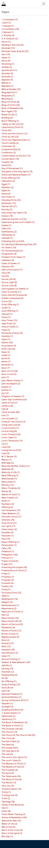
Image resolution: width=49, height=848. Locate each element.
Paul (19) (6, 538)
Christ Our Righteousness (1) (16, 139)
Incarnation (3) (9, 345)
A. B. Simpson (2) (10, 38)
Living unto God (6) (11, 424)
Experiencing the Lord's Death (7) (18, 222)
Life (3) (5, 409)
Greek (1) (6, 307)
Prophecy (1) (8, 576)
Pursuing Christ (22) (11, 592)
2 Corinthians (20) (10, 29)
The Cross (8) (8, 738)
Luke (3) (5, 453)
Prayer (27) (7, 564)
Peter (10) (6, 548)
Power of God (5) (10, 560)
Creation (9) (7, 162)
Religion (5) (7, 602)
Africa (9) (6, 60)
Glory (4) (6, 272)
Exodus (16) (7, 215)
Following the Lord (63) (13, 241)
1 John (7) (6, 22)
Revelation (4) (8, 627)
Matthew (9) (7, 469)
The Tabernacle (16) (11, 776)
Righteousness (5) (10, 636)
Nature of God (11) (11, 494)
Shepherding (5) (9, 674)
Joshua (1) (6, 390)
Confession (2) (9, 152)
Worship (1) (7, 836)
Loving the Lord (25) (11, 450)
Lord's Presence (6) (11, 434)
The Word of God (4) (12, 779)
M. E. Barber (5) (9, 456)
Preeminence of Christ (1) (14, 570)
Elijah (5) (6, 190)
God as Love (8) (9, 285)
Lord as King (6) (9, 431)
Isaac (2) (6, 352)
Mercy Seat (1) (9, 481)
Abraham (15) (8, 48)
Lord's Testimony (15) (12, 440)
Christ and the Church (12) (14, 133)
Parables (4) (7, 532)
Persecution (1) (9, 545)
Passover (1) (8, 535)
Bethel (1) (6, 82)
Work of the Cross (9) (12, 830)
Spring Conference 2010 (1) (15, 700)
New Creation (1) (10, 497)
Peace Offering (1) (10, 541)
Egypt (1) (6, 184)
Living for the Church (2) (13, 421)
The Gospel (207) (10, 747)
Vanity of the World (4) (13, 804)
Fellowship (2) (8, 234)
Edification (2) (8, 181)
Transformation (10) (11, 788)
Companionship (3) (11, 149)
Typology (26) (8, 801)
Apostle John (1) (9, 70)
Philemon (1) (8, 551)
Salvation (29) (8, 649)
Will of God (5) (8, 826)
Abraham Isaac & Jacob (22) (15, 51)
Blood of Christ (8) (10, 101)
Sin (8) (5, 678)
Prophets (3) (8, 579)
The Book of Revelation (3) (14, 722)
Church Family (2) (10, 143)
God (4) (5, 276)
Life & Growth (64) (10, 412)
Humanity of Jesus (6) (12, 333)
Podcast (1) (7, 557)
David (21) (6, 165)
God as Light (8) (9, 282)
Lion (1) (5, 415)
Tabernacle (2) (8, 716)
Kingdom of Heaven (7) (13, 396)
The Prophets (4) (10, 769)
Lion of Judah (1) (10, 418)
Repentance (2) (9, 608)
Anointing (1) (8, 63)
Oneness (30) (8, 519)
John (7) (5, 377)
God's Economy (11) (11, 291)
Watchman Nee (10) (11, 820)
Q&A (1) (5, 595)
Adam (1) (6, 57)
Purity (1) (6, 589)
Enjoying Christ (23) (11, 200)
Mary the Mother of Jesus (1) (16, 466)
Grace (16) (7, 301)
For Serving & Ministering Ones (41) (19, 244)
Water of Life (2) (9, 823)
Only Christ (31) (9, 522)
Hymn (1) (6, 339)
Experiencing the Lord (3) (14, 219)
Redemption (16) (10, 598)
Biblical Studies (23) (11, 89)
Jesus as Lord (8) (10, 371)
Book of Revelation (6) (12, 108)
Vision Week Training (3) (13, 814)
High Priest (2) (9, 323)
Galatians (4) (8, 260)
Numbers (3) (8, 503)
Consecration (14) (10, 158)
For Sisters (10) (9, 247)
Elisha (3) (6, 193)
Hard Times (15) (9, 320)
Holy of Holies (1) (10, 326)
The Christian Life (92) (12, 728)
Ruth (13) (6, 646)
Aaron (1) (6, 41)
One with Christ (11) (11, 516)
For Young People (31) (12, 250)
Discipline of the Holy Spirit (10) (17, 171)
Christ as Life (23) (10, 136)
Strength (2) (7, 706)
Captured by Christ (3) (12, 127)
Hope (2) (6, 329)
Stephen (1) (7, 703)
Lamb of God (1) (9, 402)
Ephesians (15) (9, 203)
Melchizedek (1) (9, 478)
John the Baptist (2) (11, 383)
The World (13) (9, 782)
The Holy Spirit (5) (10, 750)
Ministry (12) (8, 484)
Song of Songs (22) (11, 684)
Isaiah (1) (6, 355)
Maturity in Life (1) (10, 472)
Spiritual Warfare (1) (11, 697)
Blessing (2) (7, 98)
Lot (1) (5, 443)
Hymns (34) (7, 342)
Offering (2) (7, 507)
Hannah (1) (7, 314)
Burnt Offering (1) (10, 120)
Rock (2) (5, 640)
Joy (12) (5, 393)
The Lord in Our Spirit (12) (14, 757)
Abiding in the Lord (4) (12, 44)
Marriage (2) (8, 462)
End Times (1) (8, 196)
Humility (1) (7, 336)
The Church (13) (9, 731)
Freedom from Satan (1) (13, 257)
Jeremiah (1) (7, 364)
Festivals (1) (7, 238)
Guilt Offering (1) (10, 310)
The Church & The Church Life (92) (18, 735)
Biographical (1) (9, 92)
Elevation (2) (8, 187)
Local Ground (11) (10, 428)
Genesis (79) (8, 266)
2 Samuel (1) (8, 32)
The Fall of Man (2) (11, 741)
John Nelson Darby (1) (12, 380)
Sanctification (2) (10, 652)
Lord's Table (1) (9, 437)
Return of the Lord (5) (12, 624)
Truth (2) (6, 798)
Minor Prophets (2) (11, 488)
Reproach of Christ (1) (12, 611)
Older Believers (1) (11, 513)
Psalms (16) (7, 586)
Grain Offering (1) (10, 304)
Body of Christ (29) (11, 105)
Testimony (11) (9, 719)
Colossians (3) (8, 146)
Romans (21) (8, 643)
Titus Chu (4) (8, 785)
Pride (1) (6, 573)
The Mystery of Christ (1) (14, 763)
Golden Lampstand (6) (12, 298)
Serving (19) (7, 668)
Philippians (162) (10, 554)
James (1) (6, 361)
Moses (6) (6, 491)
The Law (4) (7, 754)
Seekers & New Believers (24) (16, 662)
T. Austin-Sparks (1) (11, 712)
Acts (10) (6, 54)
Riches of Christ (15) (11, 630)
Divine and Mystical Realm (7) (16, 174)
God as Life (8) (9, 279)
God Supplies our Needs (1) (15, 288)
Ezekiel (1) (6, 225)
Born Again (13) (9, 111)
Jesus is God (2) (9, 374)
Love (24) (6, 447)
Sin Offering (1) (9, 681)
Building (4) (7, 117)
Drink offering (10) (11, 177)
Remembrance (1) (10, 605)
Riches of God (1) (10, 633)
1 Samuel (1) (8, 25)
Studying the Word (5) (12, 709)
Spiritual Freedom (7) (12, 693)
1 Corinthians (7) (10, 19)
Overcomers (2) (9, 529)
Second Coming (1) (11, 659)
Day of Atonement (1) (12, 168)
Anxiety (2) (7, 67)
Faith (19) (6, 228)
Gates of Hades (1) (11, 263)
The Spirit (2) (8, 773)
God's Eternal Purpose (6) (14, 295)
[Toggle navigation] (43, 3)
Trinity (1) (6, 792)
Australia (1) (7, 76)
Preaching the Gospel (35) (14, 567)
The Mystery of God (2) (13, 766)
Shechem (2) (8, 671)
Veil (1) (5, 807)
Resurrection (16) (10, 617)
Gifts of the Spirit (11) (12, 269)
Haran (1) (6, 317)
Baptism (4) (7, 79)
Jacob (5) (6, 358)
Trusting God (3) (10, 795)
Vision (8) (6, 811)
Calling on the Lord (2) (12, 124)
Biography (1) (8, 95)
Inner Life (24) (8, 348)
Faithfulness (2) (9, 231)
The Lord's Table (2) (11, 760)
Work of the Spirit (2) (12, 833)
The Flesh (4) (8, 744)
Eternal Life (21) (9, 206)
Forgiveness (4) (9, 253)
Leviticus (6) (7, 405)
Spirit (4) (6, 690)
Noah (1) (6, 500)
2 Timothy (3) (8, 35)
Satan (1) (6, 655)
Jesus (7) (6, 367)
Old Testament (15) (11, 510)
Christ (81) (7, 130)
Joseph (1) (6, 386)
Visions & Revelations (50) (14, 817)
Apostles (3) (7, 73)
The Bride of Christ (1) (12, 725)
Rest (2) (5, 614)
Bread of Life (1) (9, 114)
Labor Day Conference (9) (14, 399)
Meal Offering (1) (10, 475)
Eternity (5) (7, 209)
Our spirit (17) (8, 526)
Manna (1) (6, 459)
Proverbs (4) (8, 583)
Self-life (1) (7, 665)
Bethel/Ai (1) (7, 86)
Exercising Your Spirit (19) (14, 212)
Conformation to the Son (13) (16, 155)
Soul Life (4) (7, 687)
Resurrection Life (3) (11, 621)
